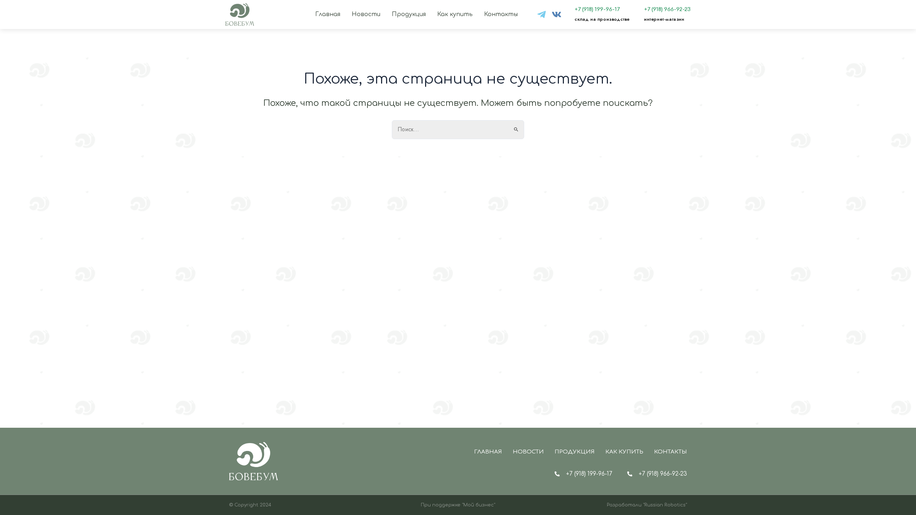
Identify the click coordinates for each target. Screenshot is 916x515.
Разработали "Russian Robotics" (647, 504)
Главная (327, 14)
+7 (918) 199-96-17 (597, 9)
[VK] (556, 14)
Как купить (455, 14)
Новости (366, 14)
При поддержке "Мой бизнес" (458, 504)
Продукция (409, 14)
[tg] (541, 14)
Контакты (501, 14)
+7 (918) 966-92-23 (667, 9)
